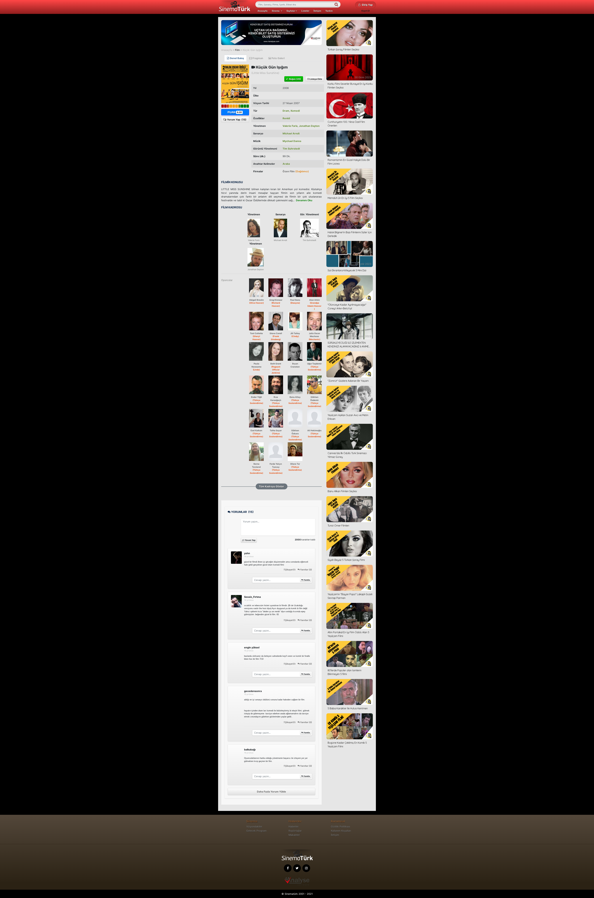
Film (237, 50)
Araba (286, 163)
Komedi (295, 110)
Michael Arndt (291, 133)
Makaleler (294, 834)
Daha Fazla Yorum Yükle (271, 791)
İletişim (317, 11)
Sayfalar (291, 11)
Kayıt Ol (366, 10)
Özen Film (296, 171)
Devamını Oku (304, 200)
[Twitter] (297, 868)
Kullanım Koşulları (341, 830)
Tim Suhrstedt (291, 148)
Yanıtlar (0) (306, 569)
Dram (286, 110)
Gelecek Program (256, 830)
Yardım (329, 11)
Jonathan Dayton (309, 125)
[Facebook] (288, 868)
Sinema (276, 11)
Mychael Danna (292, 141)
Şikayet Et (290, 569)
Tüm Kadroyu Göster (271, 486)
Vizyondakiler (254, 826)
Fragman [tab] (257, 58)
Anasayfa (262, 11)
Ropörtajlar (295, 830)
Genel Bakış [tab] (236, 58)
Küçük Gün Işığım (253, 50)
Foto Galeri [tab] (278, 58)
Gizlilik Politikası (340, 826)
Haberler (293, 826)
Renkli (286, 118)
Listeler (305, 11)
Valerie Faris (290, 125)
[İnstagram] (306, 868)
